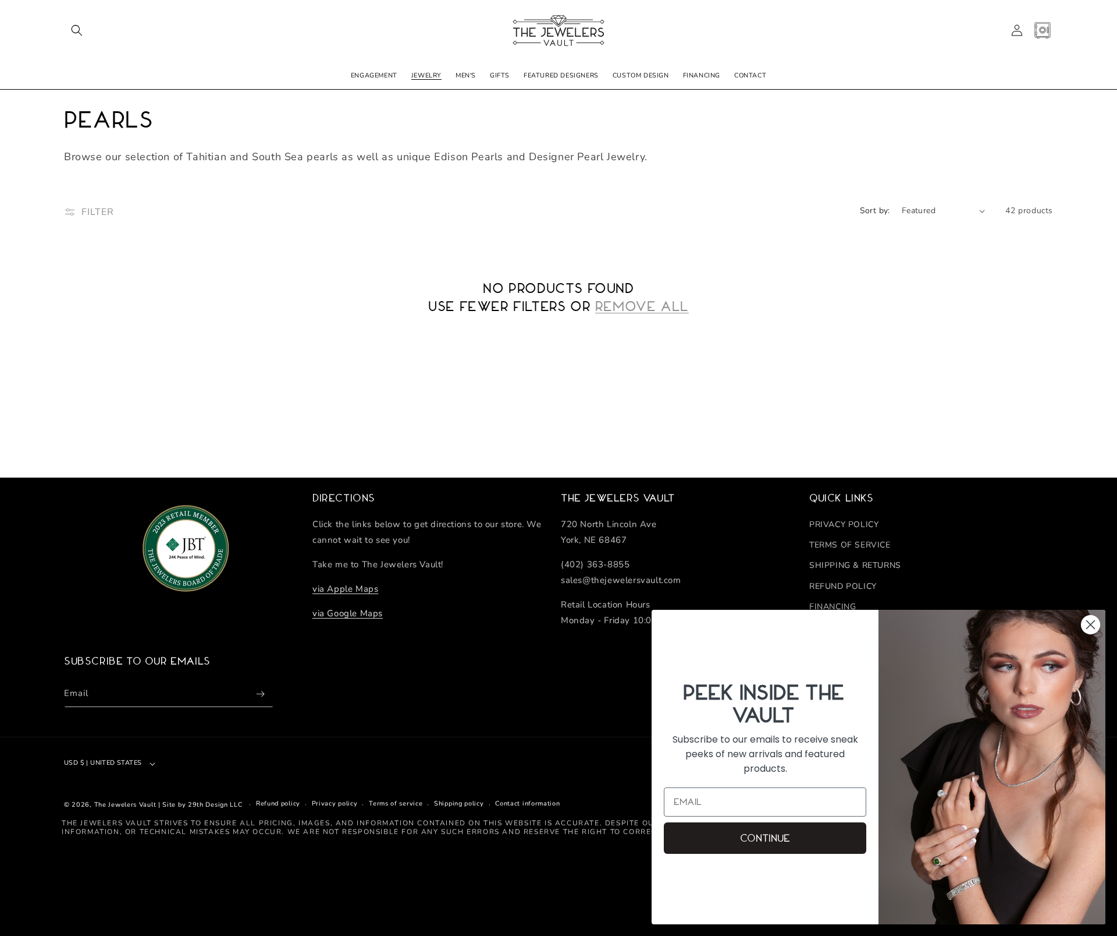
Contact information (527, 803)
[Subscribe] (260, 694)
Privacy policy (335, 803)
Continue (765, 838)
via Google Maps (347, 613)
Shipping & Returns (855, 565)
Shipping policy (459, 803)
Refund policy (278, 803)
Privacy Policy (843, 524)
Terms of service (395, 803)
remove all (642, 306)
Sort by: (875, 210)
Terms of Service (850, 544)
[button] (77, 30)
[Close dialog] (1090, 624)
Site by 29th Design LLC (202, 804)
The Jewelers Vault (125, 804)
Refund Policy (843, 586)
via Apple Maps (345, 589)
